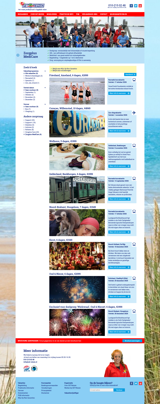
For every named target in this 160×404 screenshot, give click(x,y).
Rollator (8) (29, 130)
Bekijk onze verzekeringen (62, 71)
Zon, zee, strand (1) (32, 83)
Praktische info (66, 14)
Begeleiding (52, 14)
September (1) (30, 92)
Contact (103, 14)
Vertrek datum (29, 88)
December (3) (30, 100)
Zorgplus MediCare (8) (33, 134)
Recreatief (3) (30, 78)
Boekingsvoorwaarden (49, 385)
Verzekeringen (46, 388)
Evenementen (23, 393)
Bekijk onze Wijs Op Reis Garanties (65, 69)
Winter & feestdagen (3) (34, 76)
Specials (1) (29, 80)
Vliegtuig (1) (29, 111)
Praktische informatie (26, 388)
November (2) (30, 97)
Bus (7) (28, 109)
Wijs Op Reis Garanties (26, 398)
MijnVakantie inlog (118, 14)
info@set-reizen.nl (30, 362)
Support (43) (30, 120)
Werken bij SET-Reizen (72, 388)
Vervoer (26, 104)
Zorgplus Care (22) (32, 132)
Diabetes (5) (29, 125)
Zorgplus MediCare (31, 55)
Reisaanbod (23, 14)
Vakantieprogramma (31, 71)
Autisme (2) (29, 127)
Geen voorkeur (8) (31, 90)
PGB (77, 14)
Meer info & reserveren (118, 93)
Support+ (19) (30, 123)
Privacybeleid (46, 390)
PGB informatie (23, 395)
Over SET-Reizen (37, 14)
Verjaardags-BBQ (89, 14)
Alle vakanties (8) (31, 73)
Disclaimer (45, 393)
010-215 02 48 (117, 5)
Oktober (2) (29, 95)
